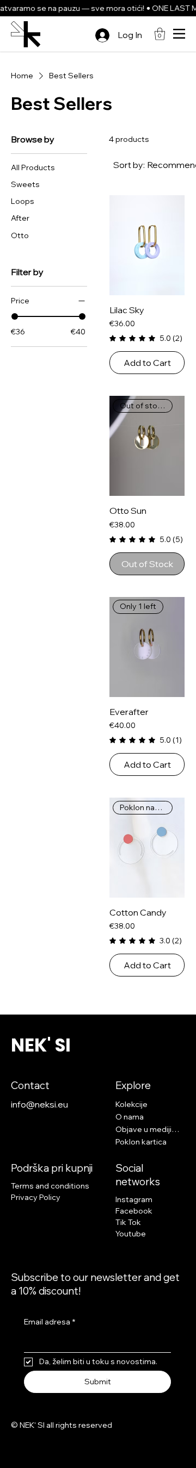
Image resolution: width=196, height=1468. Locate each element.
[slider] (14, 316)
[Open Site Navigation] (179, 34)
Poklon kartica (141, 1142)
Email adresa (49, 1322)
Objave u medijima (147, 1129)
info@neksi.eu (39, 1104)
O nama (129, 1117)
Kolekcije (131, 1104)
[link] (160, 34)
